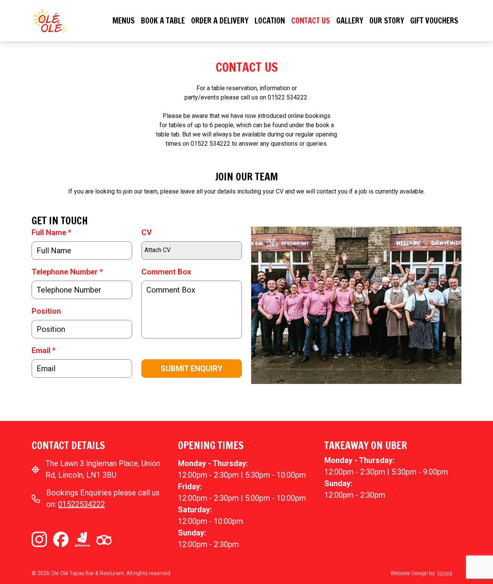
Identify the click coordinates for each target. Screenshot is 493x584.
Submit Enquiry (192, 368)
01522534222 (81, 504)
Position (46, 311)
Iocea (444, 573)
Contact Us (310, 20)
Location (270, 20)
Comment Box (166, 271)
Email (43, 350)
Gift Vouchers (434, 20)
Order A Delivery (219, 20)
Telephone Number (67, 271)
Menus (123, 20)
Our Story (386, 20)
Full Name (51, 232)
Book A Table (163, 20)
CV (146, 232)
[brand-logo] (50, 20)
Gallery (349, 20)
